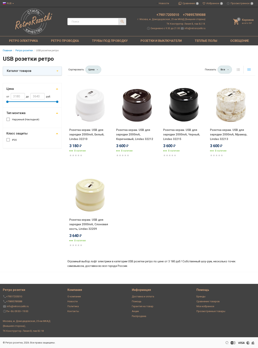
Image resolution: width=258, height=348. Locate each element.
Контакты (73, 311)
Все (223, 69)
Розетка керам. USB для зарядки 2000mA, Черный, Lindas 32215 (181, 134)
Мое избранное (205, 306)
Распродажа (139, 316)
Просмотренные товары (210, 311)
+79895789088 (194, 15)
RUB (9, 3)
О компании (74, 296)
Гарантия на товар (142, 306)
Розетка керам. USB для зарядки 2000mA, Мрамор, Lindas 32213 (228, 134)
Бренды (200, 296)
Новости (164, 3)
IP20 (14, 139)
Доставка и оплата (143, 296)
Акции (135, 311)
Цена (10, 89)
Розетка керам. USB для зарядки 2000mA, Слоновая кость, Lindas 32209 (88, 224)
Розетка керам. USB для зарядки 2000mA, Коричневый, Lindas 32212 (134, 134)
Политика (73, 306)
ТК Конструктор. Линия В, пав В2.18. (186, 24)
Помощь (136, 301)
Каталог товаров (19, 71)
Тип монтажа (15, 113)
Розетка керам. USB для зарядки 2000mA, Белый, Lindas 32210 (86, 134)
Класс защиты (17, 133)
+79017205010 (168, 15)
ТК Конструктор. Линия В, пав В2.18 (23, 330)
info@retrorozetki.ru (195, 28)
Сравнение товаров (208, 301)
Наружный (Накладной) (25, 119)
